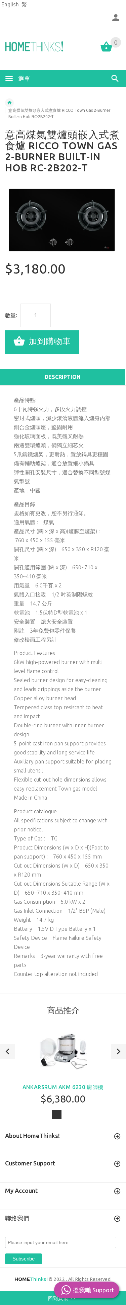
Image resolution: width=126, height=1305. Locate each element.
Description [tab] (63, 377)
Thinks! (31, 1279)
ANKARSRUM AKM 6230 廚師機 (63, 1087)
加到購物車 (49, 341)
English (10, 4)
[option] (63, 221)
